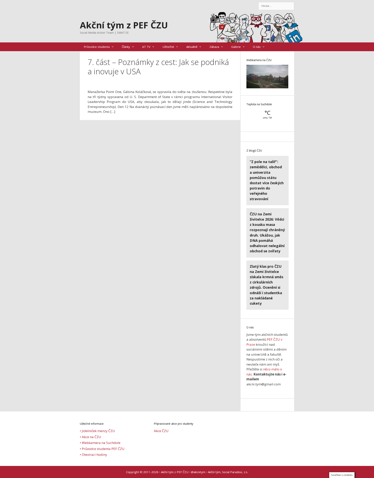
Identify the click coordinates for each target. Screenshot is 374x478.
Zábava (214, 47)
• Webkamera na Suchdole (100, 442)
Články (126, 47)
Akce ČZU (161, 431)
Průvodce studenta (97, 47)
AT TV (146, 47)
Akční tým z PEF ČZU (124, 25)
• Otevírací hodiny (93, 454)
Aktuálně (191, 47)
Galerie (236, 47)
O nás (257, 47)
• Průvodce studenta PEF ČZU (102, 448)
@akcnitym (198, 472)
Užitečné (168, 47)
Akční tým (214, 472)
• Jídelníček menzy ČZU (97, 431)
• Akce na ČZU (90, 437)
